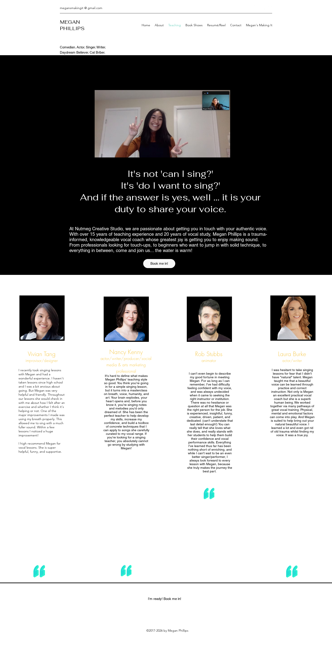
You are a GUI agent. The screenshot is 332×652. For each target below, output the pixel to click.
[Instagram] (270, 8)
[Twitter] (263, 8)
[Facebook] (256, 8)
